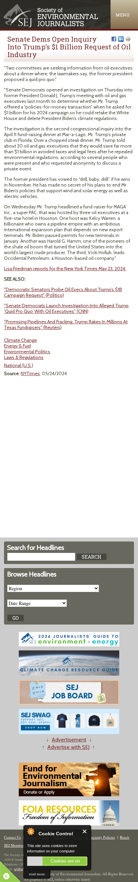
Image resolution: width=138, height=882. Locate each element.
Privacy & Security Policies (94, 837)
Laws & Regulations (24, 357)
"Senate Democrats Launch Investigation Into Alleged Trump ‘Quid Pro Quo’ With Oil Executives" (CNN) (66, 308)
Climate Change (20, 340)
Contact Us (12, 837)
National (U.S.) (18, 365)
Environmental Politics (27, 352)
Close (85, 831)
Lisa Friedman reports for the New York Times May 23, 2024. (65, 269)
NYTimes (30, 373)
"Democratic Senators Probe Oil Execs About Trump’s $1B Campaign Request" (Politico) (63, 292)
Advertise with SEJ (68, 747)
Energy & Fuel (17, 346)
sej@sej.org (22, 869)
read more (37, 873)
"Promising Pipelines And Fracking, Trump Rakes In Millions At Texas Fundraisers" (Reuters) (66, 324)
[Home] (51, 25)
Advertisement (69, 739)
